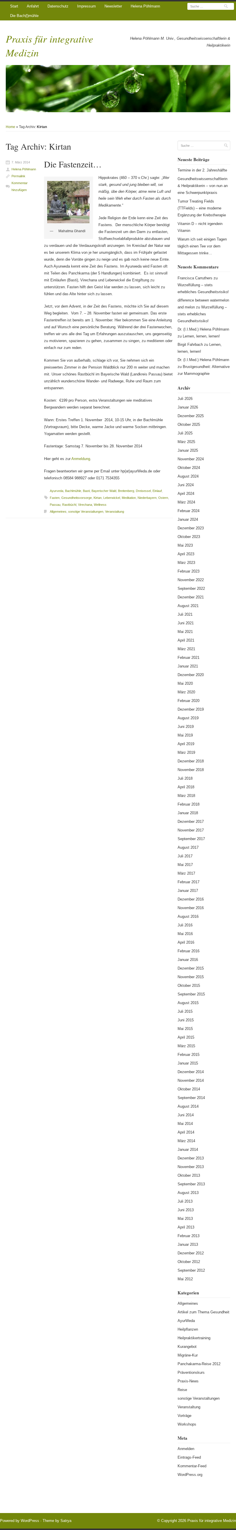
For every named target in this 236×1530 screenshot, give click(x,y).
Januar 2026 (188, 407)
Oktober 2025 (189, 424)
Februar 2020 (188, 701)
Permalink (18, 176)
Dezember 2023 (191, 528)
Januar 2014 (188, 1149)
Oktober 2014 (189, 1089)
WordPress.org (190, 1474)
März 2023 (186, 562)
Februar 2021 (188, 657)
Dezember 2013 (191, 1158)
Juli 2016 (185, 925)
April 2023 (186, 554)
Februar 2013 (188, 1236)
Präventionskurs (191, 1372)
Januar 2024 (188, 519)
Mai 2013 (185, 1218)
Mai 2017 (185, 865)
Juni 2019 (186, 726)
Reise (182, 1390)
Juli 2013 (185, 1201)
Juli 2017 (185, 856)
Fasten (55, 497)
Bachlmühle (73, 491)
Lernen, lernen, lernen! (201, 336)
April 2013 (186, 1227)
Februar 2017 (188, 882)
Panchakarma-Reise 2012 (199, 1364)
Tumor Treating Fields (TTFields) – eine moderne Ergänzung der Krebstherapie (202, 208)
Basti (86, 491)
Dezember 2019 (191, 709)
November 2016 (191, 908)
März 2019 (186, 752)
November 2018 (191, 770)
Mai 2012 (185, 1279)
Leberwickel (111, 497)
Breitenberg (126, 491)
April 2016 (186, 942)
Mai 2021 (185, 631)
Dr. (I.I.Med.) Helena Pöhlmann (203, 329)
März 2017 (186, 873)
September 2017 (191, 839)
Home (10, 127)
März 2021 (186, 649)
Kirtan (98, 497)
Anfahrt (33, 6)
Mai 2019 (185, 735)
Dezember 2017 (191, 821)
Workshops (187, 1424)
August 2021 (188, 606)
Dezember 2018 (191, 761)
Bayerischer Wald (104, 491)
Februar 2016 (188, 951)
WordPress (30, 1520)
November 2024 (191, 459)
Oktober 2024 (189, 468)
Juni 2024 (186, 485)
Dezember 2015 (191, 968)
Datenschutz (57, 6)
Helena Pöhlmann (145, 6)
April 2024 (186, 493)
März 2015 (186, 1046)
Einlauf (157, 491)
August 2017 (188, 847)
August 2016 (188, 916)
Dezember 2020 (191, 675)
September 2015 (191, 994)
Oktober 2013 (189, 1175)
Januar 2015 (188, 1063)
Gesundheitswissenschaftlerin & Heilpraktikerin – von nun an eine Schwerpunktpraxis (203, 186)
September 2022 (191, 588)
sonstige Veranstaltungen (85, 511)
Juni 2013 (186, 1210)
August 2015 (188, 1003)
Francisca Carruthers (195, 278)
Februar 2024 (188, 511)
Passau (55, 504)
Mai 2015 (185, 1029)
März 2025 (186, 442)
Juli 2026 (185, 398)
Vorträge (184, 1415)
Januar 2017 (188, 890)
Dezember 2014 (191, 1072)
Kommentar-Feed (192, 1466)
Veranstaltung (114, 511)
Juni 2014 (186, 1115)
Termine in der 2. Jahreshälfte (202, 170)
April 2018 (186, 787)
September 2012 (191, 1270)
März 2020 (186, 692)
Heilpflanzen (188, 1329)
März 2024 (186, 502)
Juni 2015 (186, 1020)
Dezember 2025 (191, 416)
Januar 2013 (188, 1244)
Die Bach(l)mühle (24, 16)
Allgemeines (58, 511)
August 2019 (188, 718)
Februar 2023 (188, 571)
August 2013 (188, 1193)
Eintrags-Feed (189, 1457)
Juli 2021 (185, 614)
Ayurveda (56, 491)
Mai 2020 (185, 683)
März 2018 (186, 795)
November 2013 (191, 1167)
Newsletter (113, 6)
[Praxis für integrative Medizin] (118, 88)
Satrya (65, 1520)
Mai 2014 (185, 1123)
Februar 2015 (188, 1054)
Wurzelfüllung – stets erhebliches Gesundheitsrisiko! (202, 314)
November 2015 (191, 977)
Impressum (86, 6)
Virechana (85, 504)
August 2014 (188, 1106)
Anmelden (186, 1449)
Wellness (100, 504)
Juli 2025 (185, 433)
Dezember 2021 (191, 597)
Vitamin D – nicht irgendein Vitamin (200, 227)
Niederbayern (147, 497)
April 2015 (186, 1037)
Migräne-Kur (188, 1355)
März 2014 (186, 1141)
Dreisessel (143, 491)
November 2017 (191, 830)
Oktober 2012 (189, 1262)
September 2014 (191, 1098)
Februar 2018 (188, 804)
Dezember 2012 (191, 1253)
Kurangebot (187, 1346)
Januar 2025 (188, 450)
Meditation (129, 497)
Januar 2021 (188, 666)
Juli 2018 (185, 778)
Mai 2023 (185, 545)
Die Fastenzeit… (73, 164)
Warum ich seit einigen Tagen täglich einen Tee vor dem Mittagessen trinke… (202, 246)
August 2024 (188, 476)
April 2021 (186, 640)
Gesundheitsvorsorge (76, 497)
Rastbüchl (69, 504)
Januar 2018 (188, 813)
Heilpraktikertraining (194, 1338)
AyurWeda (186, 1321)
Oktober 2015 (189, 985)
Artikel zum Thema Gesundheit (203, 1312)
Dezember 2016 (191, 899)
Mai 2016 (185, 934)
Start (14, 6)
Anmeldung (80, 459)
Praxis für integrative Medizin (211, 1520)
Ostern (163, 497)
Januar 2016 (188, 959)
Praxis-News (188, 1381)
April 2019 (186, 744)
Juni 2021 (186, 623)
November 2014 (191, 1080)
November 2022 (191, 580)
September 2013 (191, 1184)
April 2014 (186, 1132)
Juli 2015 (185, 1011)
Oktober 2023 (189, 537)
